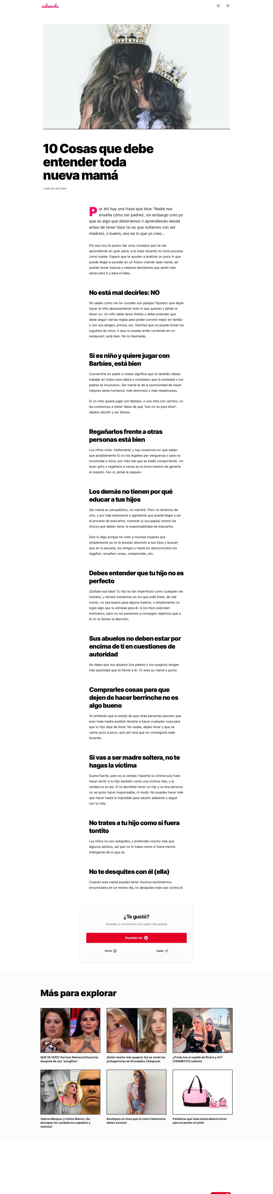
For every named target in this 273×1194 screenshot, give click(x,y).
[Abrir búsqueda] (218, 5)
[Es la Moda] (50, 5)
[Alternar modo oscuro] (227, 5)
